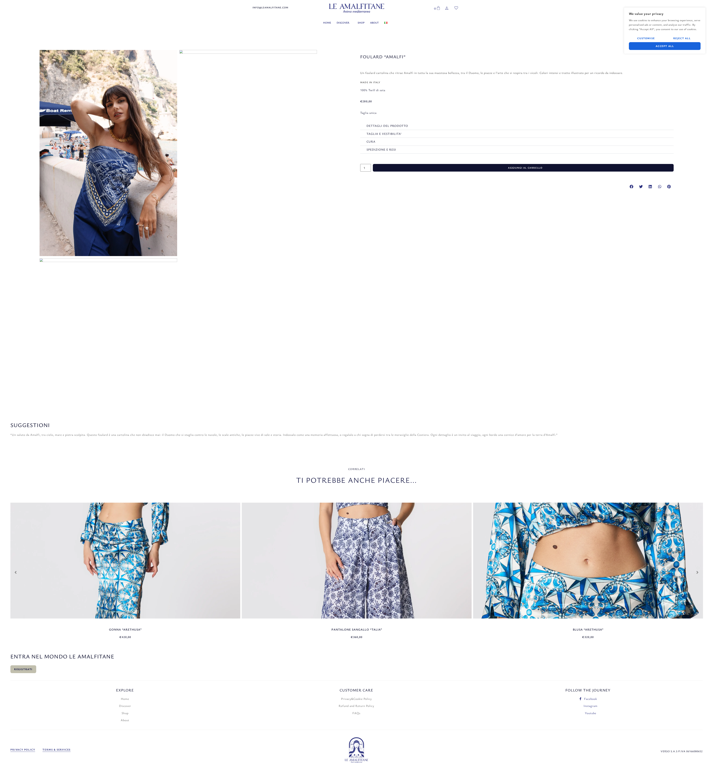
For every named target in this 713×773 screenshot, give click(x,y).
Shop (361, 22)
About (374, 22)
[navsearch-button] (427, 8)
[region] (665, 30)
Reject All (682, 38)
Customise (646, 38)
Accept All (665, 46)
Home (327, 22)
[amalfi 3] (108, 327)
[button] (631, 186)
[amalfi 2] (248, 119)
